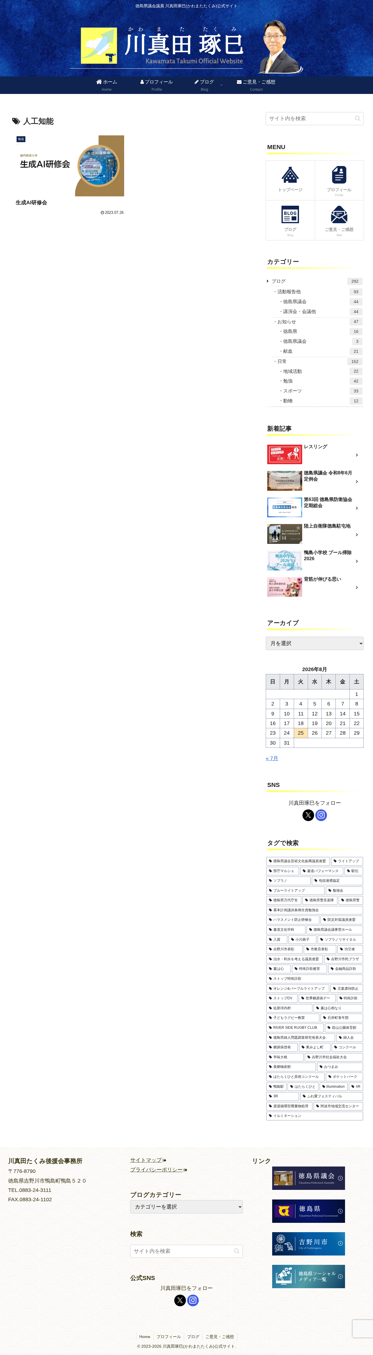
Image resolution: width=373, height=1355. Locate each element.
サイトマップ (146, 1160)
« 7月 (272, 758)
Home (144, 1336)
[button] (358, 118)
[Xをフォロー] (308, 815)
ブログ (193, 1336)
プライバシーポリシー (156, 1170)
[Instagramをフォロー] (321, 815)
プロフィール (168, 1336)
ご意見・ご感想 (219, 1336)
